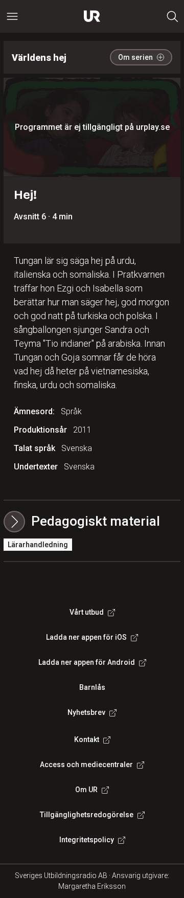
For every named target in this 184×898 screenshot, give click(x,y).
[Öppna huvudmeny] (12, 16)
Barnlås (92, 687)
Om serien (135, 57)
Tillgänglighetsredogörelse (86, 815)
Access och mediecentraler (86, 764)
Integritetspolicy (86, 840)
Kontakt (86, 739)
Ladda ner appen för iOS (86, 637)
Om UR (86, 789)
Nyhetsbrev (86, 712)
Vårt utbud (87, 612)
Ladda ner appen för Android (86, 662)
